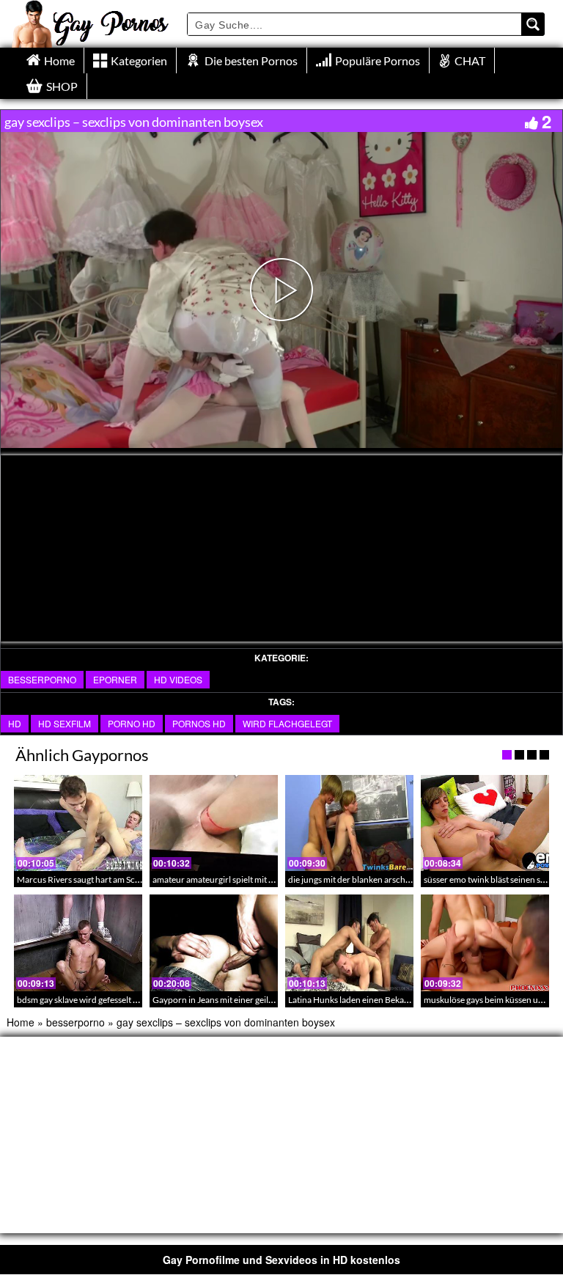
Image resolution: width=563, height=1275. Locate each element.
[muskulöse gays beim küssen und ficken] (485, 942)
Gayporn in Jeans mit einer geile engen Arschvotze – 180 (259, 999)
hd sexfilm (64, 723)
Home (20, 1022)
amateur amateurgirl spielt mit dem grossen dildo (245, 879)
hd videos (178, 679)
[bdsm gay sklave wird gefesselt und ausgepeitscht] (78, 942)
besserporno (42, 679)
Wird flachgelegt (287, 723)
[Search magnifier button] (533, 24)
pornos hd (199, 723)
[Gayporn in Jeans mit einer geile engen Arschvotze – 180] (214, 942)
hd (14, 723)
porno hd (131, 723)
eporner (115, 679)
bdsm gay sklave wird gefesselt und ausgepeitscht (109, 999)
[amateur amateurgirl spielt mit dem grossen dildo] (214, 823)
